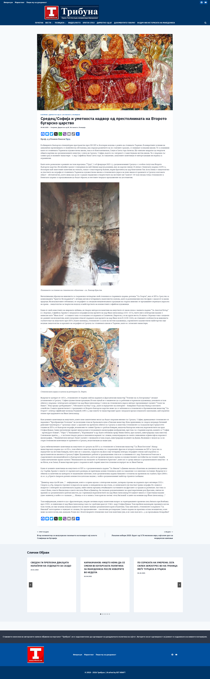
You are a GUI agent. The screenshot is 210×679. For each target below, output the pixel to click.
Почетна (39, 23)
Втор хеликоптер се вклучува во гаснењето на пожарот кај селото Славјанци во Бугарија (67, 535)
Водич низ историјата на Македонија (156, 23)
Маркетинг (19, 2)
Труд (68, 139)
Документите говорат (124, 23)
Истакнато (67, 114)
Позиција (76, 114)
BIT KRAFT (120, 672)
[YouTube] (205, 2)
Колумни (44, 114)
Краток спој (89, 23)
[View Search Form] (205, 23)
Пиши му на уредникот (36, 2)
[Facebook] (201, 2)
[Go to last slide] (30, 584)
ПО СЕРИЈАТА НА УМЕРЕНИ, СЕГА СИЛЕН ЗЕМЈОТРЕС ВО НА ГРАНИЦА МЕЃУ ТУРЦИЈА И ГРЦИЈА (157, 566)
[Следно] (179, 584)
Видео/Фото (74, 23)
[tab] (100, 614)
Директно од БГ (104, 23)
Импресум (8, 2)
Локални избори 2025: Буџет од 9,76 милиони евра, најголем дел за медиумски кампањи (142, 535)
